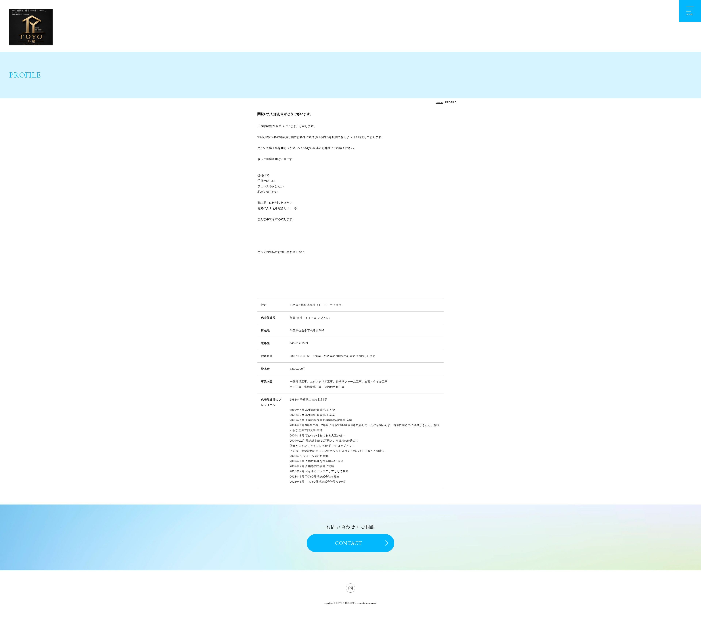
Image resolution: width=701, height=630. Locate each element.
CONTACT (348, 543)
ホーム (439, 102)
